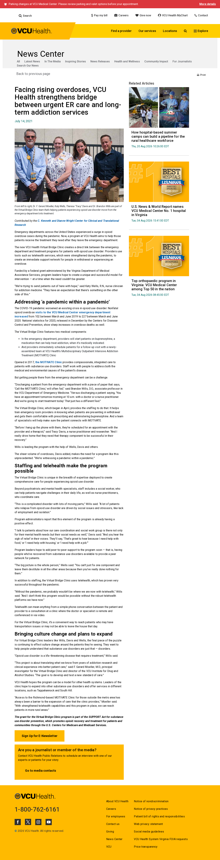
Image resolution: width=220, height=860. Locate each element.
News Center (114, 839)
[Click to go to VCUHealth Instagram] (38, 822)
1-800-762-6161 (37, 809)
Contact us (112, 824)
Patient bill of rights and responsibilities (159, 816)
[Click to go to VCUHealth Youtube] (49, 822)
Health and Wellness (127, 61)
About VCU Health (117, 801)
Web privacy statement (148, 824)
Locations (170, 31)
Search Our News (28, 65)
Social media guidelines (149, 831)
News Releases (100, 61)
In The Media (53, 61)
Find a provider (121, 31)
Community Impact (156, 61)
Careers (123, 15)
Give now (145, 15)
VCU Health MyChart (174, 15)
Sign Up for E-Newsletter (39, 736)
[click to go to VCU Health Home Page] (31, 31)
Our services (147, 31)
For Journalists (182, 61)
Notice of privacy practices (151, 809)
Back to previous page (33, 74)
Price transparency (145, 846)
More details (207, 4)
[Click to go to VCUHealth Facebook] (18, 822)
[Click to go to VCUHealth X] (28, 822)
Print (203, 75)
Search (27, 15)
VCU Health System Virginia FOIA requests (161, 839)
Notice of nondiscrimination (151, 801)
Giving (110, 831)
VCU (109, 846)
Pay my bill (100, 15)
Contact (202, 15)
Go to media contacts (40, 770)
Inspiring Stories (75, 61)
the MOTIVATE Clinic (49, 362)
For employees (115, 816)
